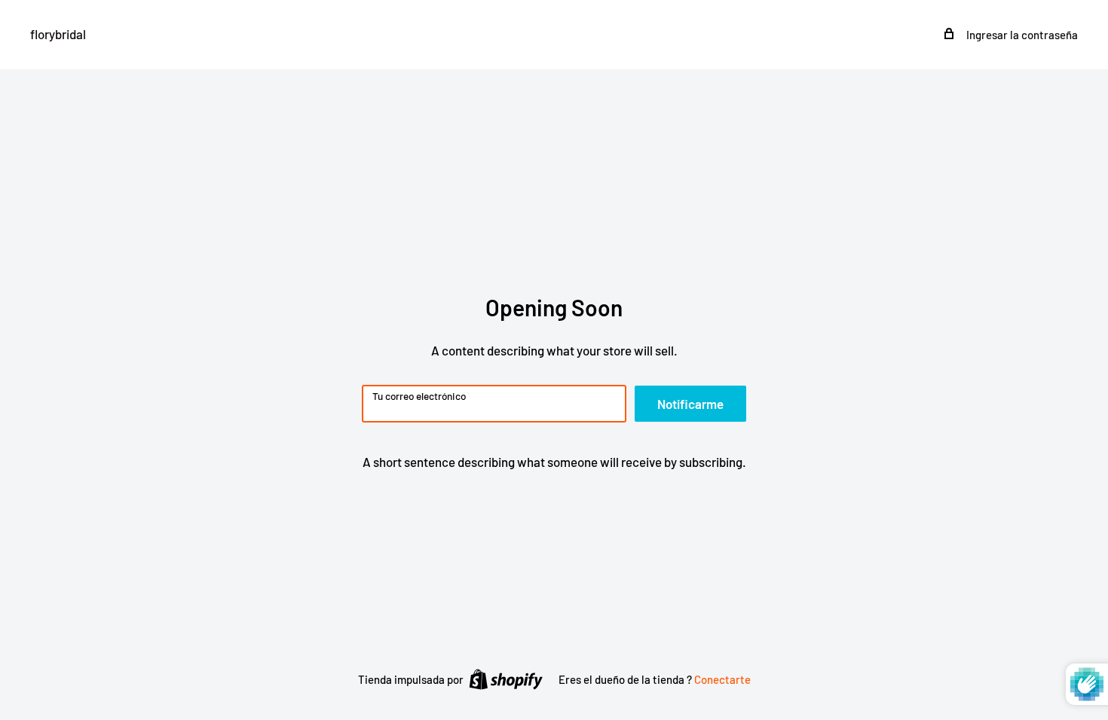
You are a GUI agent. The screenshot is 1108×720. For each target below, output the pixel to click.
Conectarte (722, 679)
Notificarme (690, 403)
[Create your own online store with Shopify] (506, 678)
